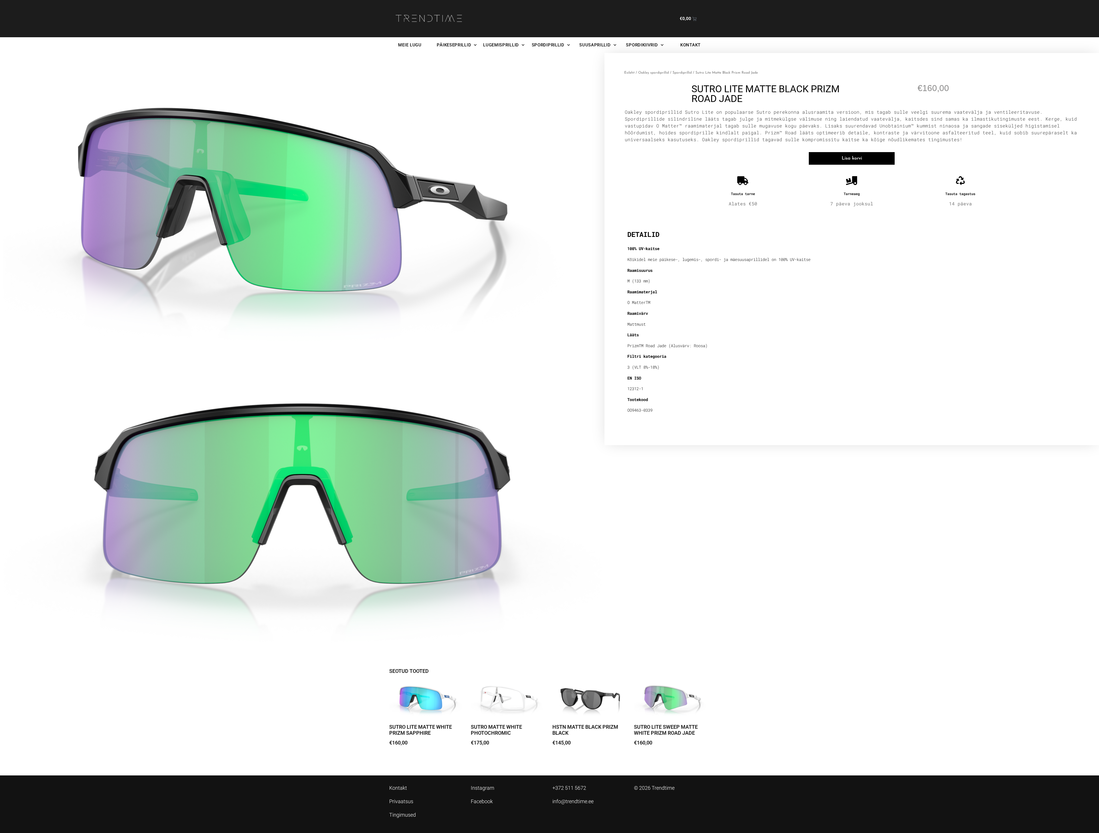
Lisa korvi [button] (404, 758)
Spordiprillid (682, 72)
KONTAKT (690, 45)
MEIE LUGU (409, 45)
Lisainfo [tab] (641, 216)
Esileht (629, 72)
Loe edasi (567, 758)
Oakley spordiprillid (653, 72)
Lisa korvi (852, 158)
